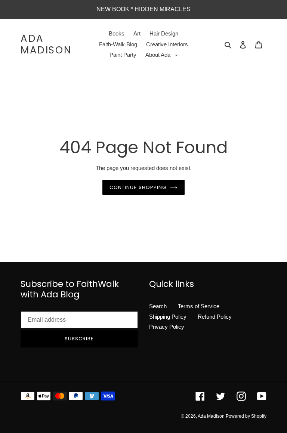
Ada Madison (46, 44)
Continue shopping (137, 187)
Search (158, 306)
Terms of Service (198, 306)
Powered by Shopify (246, 416)
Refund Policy (215, 316)
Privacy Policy (166, 327)
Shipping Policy (167, 316)
